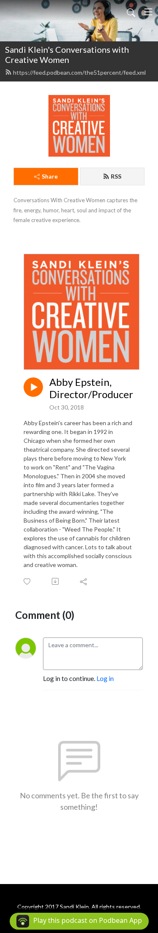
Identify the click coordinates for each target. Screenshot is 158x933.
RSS (116, 176)
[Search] (131, 11)
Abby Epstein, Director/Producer (91, 388)
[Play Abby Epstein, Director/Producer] (33, 387)
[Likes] (27, 581)
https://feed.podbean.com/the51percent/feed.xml (79, 72)
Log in (105, 678)
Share (50, 176)
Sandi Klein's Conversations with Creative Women (67, 54)
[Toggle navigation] (148, 12)
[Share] (84, 581)
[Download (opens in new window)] (56, 581)
